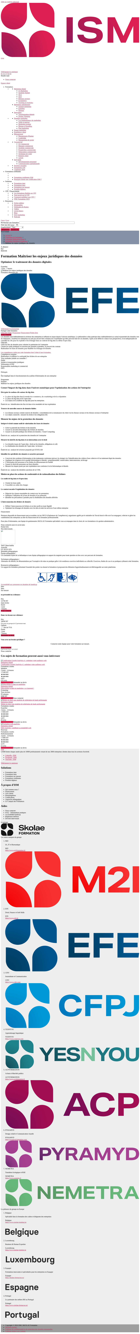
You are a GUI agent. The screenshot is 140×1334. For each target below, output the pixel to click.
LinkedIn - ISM (10, 755)
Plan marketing (23, 128)
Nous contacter (10, 79)
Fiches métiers (19, 203)
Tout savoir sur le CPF (22, 195)
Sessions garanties (20, 166)
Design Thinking (24, 116)
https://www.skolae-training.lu (15, 1250)
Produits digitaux (20, 189)
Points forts (34, 333)
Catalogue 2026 (19, 169)
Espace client (5, 83)
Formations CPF (19, 168)
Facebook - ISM (11, 757)
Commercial (18, 142)
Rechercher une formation (10, 223)
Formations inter (19, 183)
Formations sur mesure (22, 187)
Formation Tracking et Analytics (16, 241)
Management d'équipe (26, 136)
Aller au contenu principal (10, 2)
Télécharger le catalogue (9, 72)
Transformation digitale (26, 114)
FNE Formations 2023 (22, 199)
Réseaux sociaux (24, 99)
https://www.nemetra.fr (13, 1178)
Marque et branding (25, 126)
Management (18, 134)
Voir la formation (7, 682)
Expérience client (20, 132)
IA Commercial (23, 144)
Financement (25, 333)
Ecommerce (22, 101)
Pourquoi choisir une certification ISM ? (28, 179)
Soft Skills (17, 160)
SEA (20, 95)
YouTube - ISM (10, 759)
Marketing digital (20, 89)
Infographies (18, 205)
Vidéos (16, 209)
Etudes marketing (20, 130)
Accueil (8, 235)
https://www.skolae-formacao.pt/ (16, 1305)
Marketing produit (24, 124)
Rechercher (14, 229)
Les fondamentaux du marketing (29, 120)
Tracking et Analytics (25, 103)
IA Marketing (23, 91)
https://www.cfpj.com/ (13, 982)
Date (2, 225)
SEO (20, 97)
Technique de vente (25, 154)
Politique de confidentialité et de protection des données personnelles (28, 1329)
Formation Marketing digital (15, 239)
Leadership (22, 138)
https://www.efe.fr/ (11, 918)
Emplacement (5, 227)
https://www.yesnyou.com (14, 1039)
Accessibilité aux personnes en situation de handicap (19, 584)
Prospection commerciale (27, 150)
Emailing (21, 108)
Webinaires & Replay (21, 207)
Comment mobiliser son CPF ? (24, 197)
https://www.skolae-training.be (15, 1222)
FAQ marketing (19, 215)
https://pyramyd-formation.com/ (16, 1139)
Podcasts (17, 217)
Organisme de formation (13, 237)
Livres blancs (18, 211)
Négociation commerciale (27, 152)
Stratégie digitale (24, 93)
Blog (15, 213)
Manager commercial (25, 146)
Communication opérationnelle (29, 164)
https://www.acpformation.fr (15, 1079)
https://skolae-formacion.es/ (14, 1278)
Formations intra (19, 185)
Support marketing (24, 107)
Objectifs (4, 333)
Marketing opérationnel (22, 105)
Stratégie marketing (20, 118)
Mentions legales (11, 1327)
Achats (20, 158)
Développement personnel (27, 162)
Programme (16, 333)
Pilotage (21, 110)
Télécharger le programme (10, 329)
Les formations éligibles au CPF (25, 193)
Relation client (23, 156)
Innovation (17, 112)
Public (10, 333)
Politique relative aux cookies (15, 1331)
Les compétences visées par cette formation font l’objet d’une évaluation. (26, 352)
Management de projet (26, 140)
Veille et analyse (24, 122)
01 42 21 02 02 (6, 74)
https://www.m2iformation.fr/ (15, 850)
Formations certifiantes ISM (23, 177)
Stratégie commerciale (26, 148)
